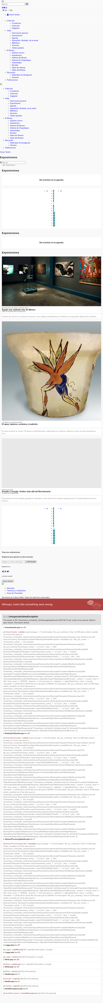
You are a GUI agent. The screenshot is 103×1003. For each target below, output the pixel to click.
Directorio (11, 588)
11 (54, 216)
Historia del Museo (19, 58)
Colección (11, 21)
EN (11, 10)
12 (54, 218)
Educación (11, 72)
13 (54, 220)
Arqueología (17, 63)
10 (54, 213)
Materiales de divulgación (22, 75)
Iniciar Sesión (14, 15)
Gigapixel (15, 28)
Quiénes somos (18, 53)
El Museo (10, 50)
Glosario (15, 77)
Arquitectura (17, 55)
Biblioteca (16, 43)
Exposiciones (17, 35)
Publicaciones (12, 80)
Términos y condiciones (16, 591)
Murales (15, 65)
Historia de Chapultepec (21, 60)
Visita (9, 31)
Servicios (15, 45)
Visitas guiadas (18, 48)
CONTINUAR (31, 562)
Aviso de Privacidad (14, 593)
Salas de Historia (18, 68)
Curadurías (16, 23)
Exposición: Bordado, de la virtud (25, 40)
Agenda (15, 38)
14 (54, 223)
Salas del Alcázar (18, 70)
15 (54, 225)
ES (6, 10)
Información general (20, 33)
